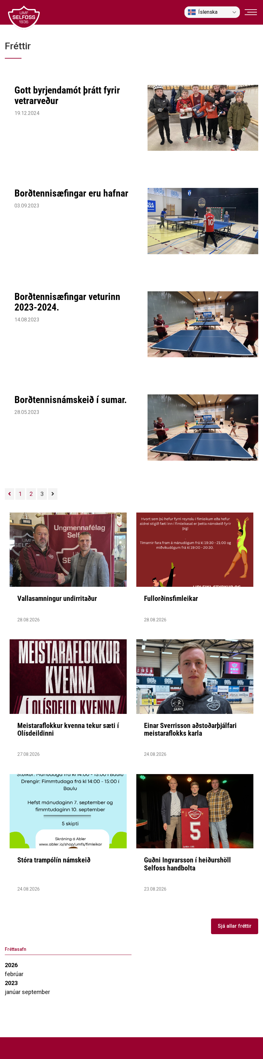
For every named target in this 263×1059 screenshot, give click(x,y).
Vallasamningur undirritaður (57, 598)
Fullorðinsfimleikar (171, 598)
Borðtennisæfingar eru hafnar (71, 193)
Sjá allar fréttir (234, 926)
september (36, 992)
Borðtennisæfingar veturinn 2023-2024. (67, 302)
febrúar (14, 974)
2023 (11, 983)
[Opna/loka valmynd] (251, 12)
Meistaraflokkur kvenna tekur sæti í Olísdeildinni (68, 729)
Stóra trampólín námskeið (53, 860)
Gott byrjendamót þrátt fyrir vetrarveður (67, 95)
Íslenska (207, 12)
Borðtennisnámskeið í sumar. (70, 399)
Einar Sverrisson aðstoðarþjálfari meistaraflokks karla (190, 729)
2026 (11, 965)
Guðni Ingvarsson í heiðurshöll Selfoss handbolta (187, 864)
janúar (13, 992)
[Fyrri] (9, 494)
